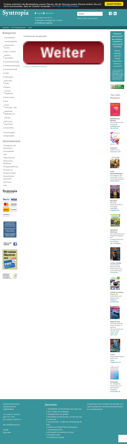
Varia (6, 101)
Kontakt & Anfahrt (9, 173)
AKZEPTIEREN (114, 3)
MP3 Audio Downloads (8, 122)
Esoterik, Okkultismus (8, 92)
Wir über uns (8, 170)
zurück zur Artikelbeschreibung (35, 66)
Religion (7, 87)
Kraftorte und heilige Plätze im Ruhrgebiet (62, 427)
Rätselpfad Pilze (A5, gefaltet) (58, 414)
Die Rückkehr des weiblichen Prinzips (61, 432)
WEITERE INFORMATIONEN (65, 6)
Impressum (7, 182)
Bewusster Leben (8, 82)
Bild (30, 28)
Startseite (5, 28)
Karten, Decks (9, 97)
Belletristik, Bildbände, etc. (9, 112)
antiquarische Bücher (9, 46)
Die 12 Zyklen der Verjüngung (58, 412)
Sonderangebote (10, 41)
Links (5, 185)
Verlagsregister (8, 136)
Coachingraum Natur (55, 430)
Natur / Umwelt (10, 52)
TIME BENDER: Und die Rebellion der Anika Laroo (65, 409)
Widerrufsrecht (8, 158)
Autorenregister (9, 133)
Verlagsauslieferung (10, 167)
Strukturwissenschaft (10, 66)
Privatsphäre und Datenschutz (9, 147)
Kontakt (5, 430)
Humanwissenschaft (10, 62)
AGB (4, 154)
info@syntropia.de (44, 23)
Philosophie (8, 77)
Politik (6, 73)
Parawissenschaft (10, 69)
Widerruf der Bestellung (8, 162)
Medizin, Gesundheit (8, 56)
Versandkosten (8, 151)
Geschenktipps (9, 38)
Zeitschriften (9, 128)
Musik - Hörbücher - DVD (10, 106)
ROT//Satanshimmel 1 (19, 28)
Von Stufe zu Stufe (54, 435)
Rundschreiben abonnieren (8, 177)
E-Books (7, 118)
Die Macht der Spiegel (56, 437)
